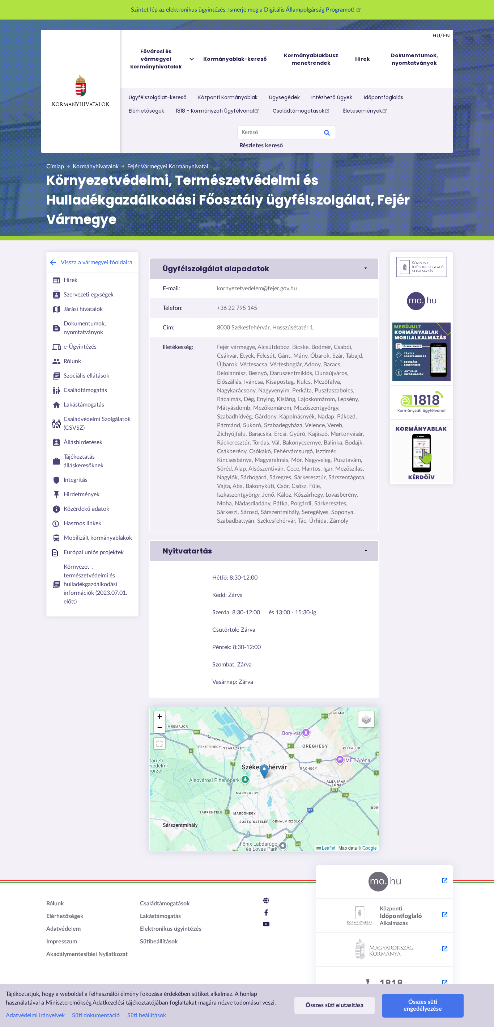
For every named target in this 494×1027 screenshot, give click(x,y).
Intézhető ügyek (331, 97)
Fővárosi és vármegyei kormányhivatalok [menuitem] (156, 59)
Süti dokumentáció (96, 1015)
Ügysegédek (284, 97)
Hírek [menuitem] (362, 59)
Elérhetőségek (146, 110)
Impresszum (61, 941)
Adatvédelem (63, 929)
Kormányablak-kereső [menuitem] (235, 59)
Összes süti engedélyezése (423, 1005)
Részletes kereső (261, 145)
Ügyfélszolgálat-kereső (158, 97)
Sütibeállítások (159, 941)
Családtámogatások (298, 110)
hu (436, 35)
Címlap (55, 166)
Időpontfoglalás (383, 97)
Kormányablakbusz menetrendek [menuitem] (311, 59)
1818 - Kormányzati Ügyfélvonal (215, 110)
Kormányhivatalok (80, 104)
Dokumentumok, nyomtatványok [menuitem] (414, 59)
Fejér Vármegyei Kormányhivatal (167, 166)
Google (369, 848)
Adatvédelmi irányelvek (35, 1015)
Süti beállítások (146, 1015)
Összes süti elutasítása (334, 1005)
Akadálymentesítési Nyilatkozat (87, 954)
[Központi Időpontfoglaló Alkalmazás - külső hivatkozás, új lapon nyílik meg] (384, 916)
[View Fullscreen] (159, 743)
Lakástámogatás (160, 916)
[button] (264, 268)
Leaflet (328, 848)
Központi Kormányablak (227, 97)
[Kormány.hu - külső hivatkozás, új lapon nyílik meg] (384, 950)
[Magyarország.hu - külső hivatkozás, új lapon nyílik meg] (384, 882)
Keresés (327, 134)
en (446, 35)
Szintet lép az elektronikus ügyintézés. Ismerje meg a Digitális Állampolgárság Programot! (243, 10)
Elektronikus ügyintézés (170, 929)
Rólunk (55, 903)
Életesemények (362, 110)
